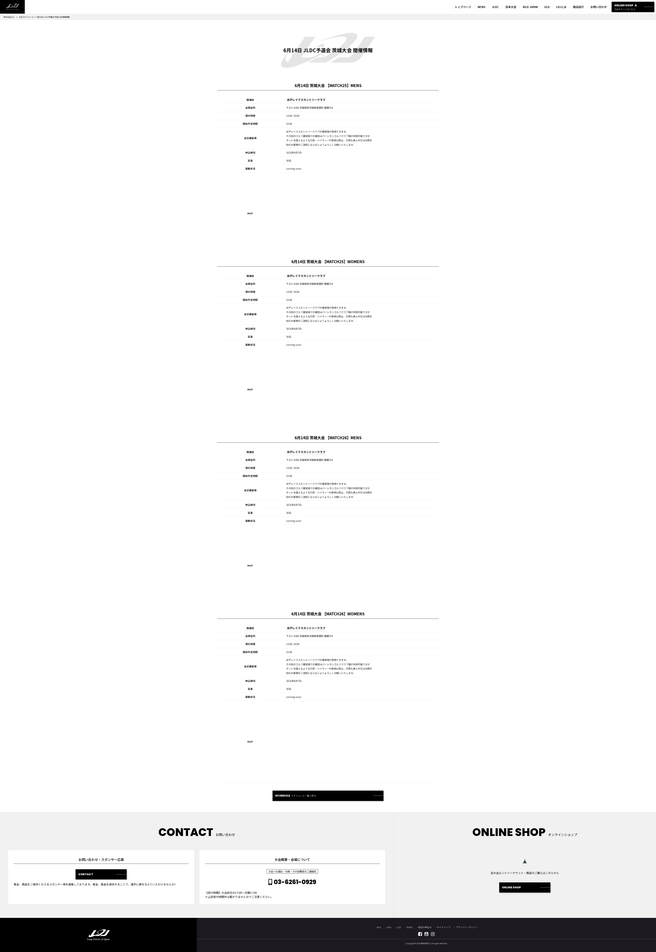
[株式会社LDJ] (12, 7)
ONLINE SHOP (511, 887)
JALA (389, 927)
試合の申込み (425, 927)
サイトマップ (443, 927)
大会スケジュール (26, 17)
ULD (399, 927)
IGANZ (409, 927)
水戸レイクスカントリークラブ (306, 100)
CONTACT (85, 874)
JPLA (378, 927)
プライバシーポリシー (467, 927)
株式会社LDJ (9, 17)
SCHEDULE (295, 796)
